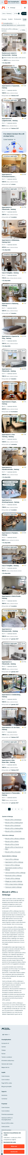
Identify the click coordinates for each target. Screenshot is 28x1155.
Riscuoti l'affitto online (7, 1123)
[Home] (3, 7)
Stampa (4, 1050)
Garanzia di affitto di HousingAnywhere (7, 1118)
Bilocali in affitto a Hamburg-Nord (14, 822)
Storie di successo (6, 1130)
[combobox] (15, 8)
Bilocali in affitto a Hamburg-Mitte (14, 828)
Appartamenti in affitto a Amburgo (14, 862)
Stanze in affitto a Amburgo (12, 865)
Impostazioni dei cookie (10, 1142)
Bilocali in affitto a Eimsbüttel (12, 825)
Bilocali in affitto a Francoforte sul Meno (14, 848)
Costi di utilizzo (6, 1079)
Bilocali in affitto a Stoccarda (12, 852)
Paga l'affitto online (7, 1083)
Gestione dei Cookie (7, 1064)
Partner (3, 1053)
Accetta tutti (14, 1151)
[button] (7, 13)
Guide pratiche (5, 1126)
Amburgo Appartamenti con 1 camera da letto (13, 25)
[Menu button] (24, 7)
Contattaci (4, 1098)
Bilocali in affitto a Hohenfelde (13, 831)
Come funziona (5, 1076)
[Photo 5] (15, 82)
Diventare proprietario (7, 1114)
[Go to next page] (22, 809)
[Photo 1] (12, 49)
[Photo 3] (14, 49)
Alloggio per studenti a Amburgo (13, 881)
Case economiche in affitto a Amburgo (15, 872)
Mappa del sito (5, 1067)
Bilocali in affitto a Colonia (12, 844)
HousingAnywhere (8, 23)
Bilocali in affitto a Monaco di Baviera (15, 838)
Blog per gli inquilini (7, 1086)
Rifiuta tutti (14, 1146)
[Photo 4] (15, 49)
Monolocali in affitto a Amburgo (13, 875)
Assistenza (4, 1095)
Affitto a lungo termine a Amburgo (14, 884)
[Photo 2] (13, 49)
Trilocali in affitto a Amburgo (12, 878)
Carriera (4, 1046)
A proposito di (5, 1043)
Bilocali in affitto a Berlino (12, 841)
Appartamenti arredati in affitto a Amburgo (14, 868)
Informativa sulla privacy (8, 1060)
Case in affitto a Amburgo (12, 859)
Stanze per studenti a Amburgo (13, 887)
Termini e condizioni (7, 1057)
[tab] (4, 19)
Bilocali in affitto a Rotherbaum (13, 819)
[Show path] (16, 23)
